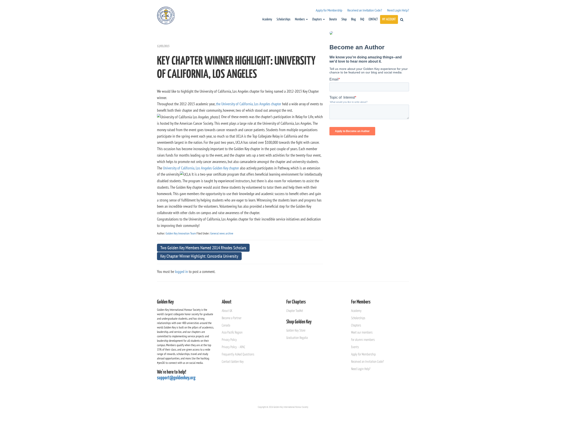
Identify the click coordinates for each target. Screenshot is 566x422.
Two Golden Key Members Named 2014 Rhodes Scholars (203, 248)
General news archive (221, 233)
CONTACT (373, 19)
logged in (181, 271)
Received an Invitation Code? (364, 10)
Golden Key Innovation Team (181, 233)
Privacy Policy (229, 339)
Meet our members (362, 332)
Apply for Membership (329, 10)
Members (300, 19)
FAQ (362, 19)
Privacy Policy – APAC (233, 347)
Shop (344, 19)
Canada (226, 325)
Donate (333, 19)
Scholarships (284, 19)
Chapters (317, 19)
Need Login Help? (398, 10)
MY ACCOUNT (389, 19)
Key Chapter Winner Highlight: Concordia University (199, 256)
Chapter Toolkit (294, 311)
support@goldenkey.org (176, 377)
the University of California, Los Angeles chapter (248, 103)
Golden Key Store (295, 330)
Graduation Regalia (297, 338)
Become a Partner (231, 318)
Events (355, 347)
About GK (227, 311)
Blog (353, 19)
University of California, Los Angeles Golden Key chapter (201, 168)
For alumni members (363, 339)
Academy (267, 19)
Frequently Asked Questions (238, 354)
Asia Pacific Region (232, 332)
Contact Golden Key (233, 361)
